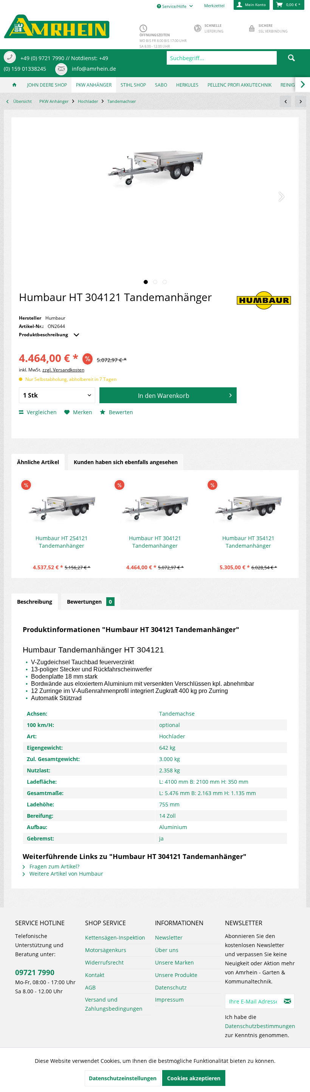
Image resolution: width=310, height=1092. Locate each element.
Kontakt (94, 975)
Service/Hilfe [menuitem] (174, 6)
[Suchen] (291, 58)
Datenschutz (171, 987)
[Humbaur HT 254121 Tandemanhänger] (62, 504)
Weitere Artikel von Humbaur (65, 873)
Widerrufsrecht (104, 962)
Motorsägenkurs (105, 950)
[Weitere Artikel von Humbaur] (264, 300)
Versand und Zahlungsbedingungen (114, 1004)
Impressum (169, 999)
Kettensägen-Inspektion (115, 937)
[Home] (14, 85)
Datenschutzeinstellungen (123, 1078)
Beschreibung (34, 601)
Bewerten (120, 412)
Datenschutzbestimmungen (260, 1026)
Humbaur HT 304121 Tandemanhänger (155, 541)
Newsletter (169, 937)
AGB (90, 987)
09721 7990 (34, 972)
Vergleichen (41, 412)
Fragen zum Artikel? (53, 866)
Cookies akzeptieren (193, 1078)
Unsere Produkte (176, 975)
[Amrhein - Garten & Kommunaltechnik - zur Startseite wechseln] (57, 25)
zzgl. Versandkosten (63, 370)
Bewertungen (89, 601)
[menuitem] (236, 58)
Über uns (166, 950)
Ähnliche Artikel (38, 462)
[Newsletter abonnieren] (287, 1001)
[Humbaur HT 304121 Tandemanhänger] (155, 504)
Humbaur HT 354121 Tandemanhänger (248, 541)
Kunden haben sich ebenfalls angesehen (126, 462)
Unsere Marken (174, 962)
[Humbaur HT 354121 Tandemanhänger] (248, 504)
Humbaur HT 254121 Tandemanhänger (62, 541)
